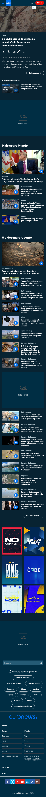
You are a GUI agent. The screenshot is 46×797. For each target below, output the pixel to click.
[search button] (41, 663)
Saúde (29, 701)
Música (36, 695)
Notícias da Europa (28, 343)
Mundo (5, 176)
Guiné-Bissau (26, 186)
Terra (26, 736)
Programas (28, 751)
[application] (23, 19)
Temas (4, 726)
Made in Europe (27, 331)
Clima (23, 317)
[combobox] (23, 663)
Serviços (5, 767)
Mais (4, 773)
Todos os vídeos (32, 515)
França (10, 695)
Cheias (17, 701)
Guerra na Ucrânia (14, 683)
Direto (39, 3)
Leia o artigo (34, 73)
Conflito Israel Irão (23, 678)
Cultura (27, 746)
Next (4, 741)
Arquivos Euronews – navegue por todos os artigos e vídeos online (33, 758)
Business (5, 736)
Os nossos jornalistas (10, 756)
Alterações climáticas (23, 706)
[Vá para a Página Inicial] (8, 3)
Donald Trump (34, 683)
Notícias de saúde (28, 424)
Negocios (24, 475)
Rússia (23, 689)
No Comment (7, 268)
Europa (4, 731)
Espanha (10, 689)
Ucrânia (36, 689)
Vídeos (4, 751)
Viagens (5, 746)
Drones (23, 695)
